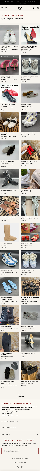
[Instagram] (18, 467)
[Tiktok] (22, 467)
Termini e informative (20, 462)
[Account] (34, 8)
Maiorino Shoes (22, 458)
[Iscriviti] (36, 451)
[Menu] (2, 8)
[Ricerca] (6, 8)
